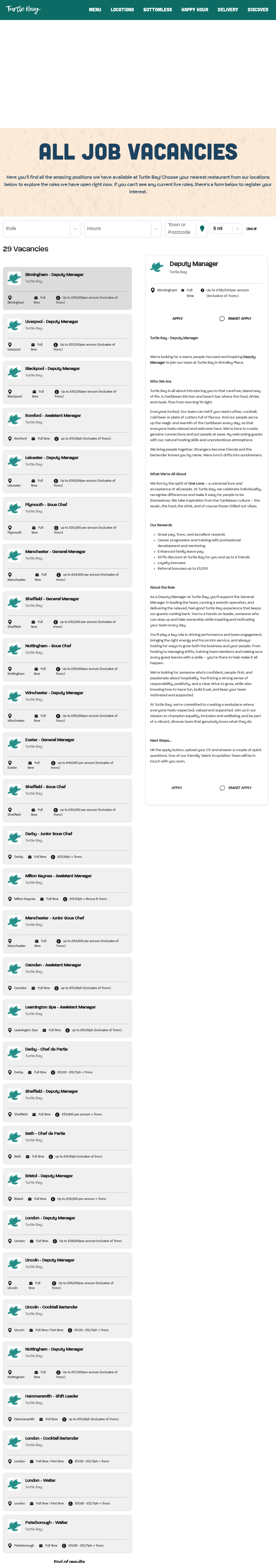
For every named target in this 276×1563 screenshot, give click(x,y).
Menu (95, 9)
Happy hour (194, 9)
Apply (177, 318)
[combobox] (6, 229)
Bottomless (157, 9)
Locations (122, 9)
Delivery (228, 9)
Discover (258, 9)
